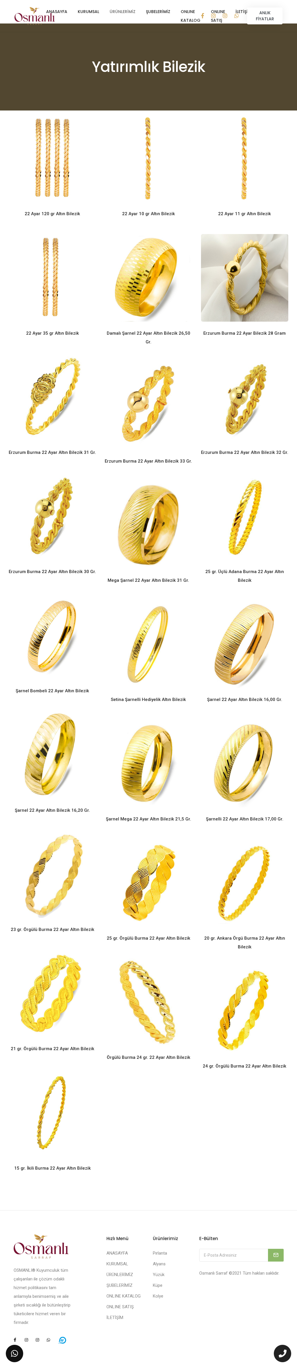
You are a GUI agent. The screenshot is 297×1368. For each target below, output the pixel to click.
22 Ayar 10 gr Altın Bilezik (148, 213)
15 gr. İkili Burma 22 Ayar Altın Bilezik (52, 1168)
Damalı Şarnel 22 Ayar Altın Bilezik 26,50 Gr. (148, 338)
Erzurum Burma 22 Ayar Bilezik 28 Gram (244, 333)
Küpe (157, 1285)
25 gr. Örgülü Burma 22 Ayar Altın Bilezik (148, 938)
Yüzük (158, 1274)
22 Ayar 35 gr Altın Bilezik (52, 333)
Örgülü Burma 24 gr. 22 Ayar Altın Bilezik (148, 1057)
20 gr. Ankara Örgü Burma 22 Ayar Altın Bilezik (244, 943)
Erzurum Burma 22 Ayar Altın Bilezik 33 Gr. (148, 461)
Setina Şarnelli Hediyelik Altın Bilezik (148, 699)
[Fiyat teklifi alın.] (14, 1353)
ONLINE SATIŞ (120, 1306)
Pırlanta (160, 1253)
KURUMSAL (88, 12)
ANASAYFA (56, 12)
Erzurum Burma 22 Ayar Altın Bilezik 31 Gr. (52, 452)
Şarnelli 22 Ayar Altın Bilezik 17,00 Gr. (244, 819)
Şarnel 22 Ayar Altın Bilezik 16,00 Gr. (244, 699)
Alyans (159, 1263)
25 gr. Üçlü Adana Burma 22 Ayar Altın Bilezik (244, 576)
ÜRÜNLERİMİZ (122, 12)
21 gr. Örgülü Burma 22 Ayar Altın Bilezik (52, 1048)
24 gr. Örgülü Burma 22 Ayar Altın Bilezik (244, 1066)
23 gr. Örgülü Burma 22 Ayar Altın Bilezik (52, 929)
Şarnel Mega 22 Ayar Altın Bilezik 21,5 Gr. (148, 819)
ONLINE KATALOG (190, 16)
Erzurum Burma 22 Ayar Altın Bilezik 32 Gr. (244, 452)
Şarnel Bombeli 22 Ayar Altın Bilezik (52, 690)
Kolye (158, 1296)
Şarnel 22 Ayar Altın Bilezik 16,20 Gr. (52, 810)
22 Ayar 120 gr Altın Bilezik (52, 213)
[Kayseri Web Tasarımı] (62, 1340)
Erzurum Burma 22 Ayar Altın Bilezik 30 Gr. (52, 571)
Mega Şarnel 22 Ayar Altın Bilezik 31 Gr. (148, 580)
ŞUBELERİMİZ (158, 12)
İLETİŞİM (114, 1317)
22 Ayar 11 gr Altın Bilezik (244, 213)
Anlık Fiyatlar (265, 16)
